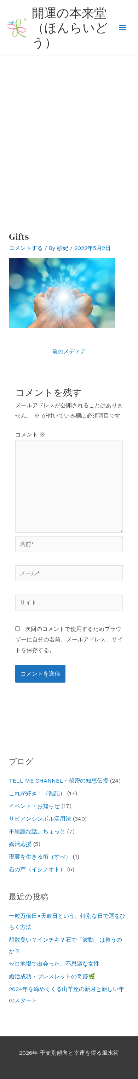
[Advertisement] (69, 128)
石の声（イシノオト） (37, 869)
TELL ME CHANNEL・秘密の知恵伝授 (58, 780)
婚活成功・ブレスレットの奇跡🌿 (52, 976)
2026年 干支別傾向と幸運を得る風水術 (69, 1052)
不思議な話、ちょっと (37, 831)
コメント (30, 434)
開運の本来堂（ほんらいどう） (70, 28)
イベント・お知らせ (34, 806)
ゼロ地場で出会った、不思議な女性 (54, 963)
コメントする (26, 248)
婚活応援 (20, 844)
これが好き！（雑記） (37, 793)
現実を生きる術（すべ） (40, 856)
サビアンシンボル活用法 (40, 818)
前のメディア (69, 351)
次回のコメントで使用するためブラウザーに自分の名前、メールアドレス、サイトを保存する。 (69, 639)
